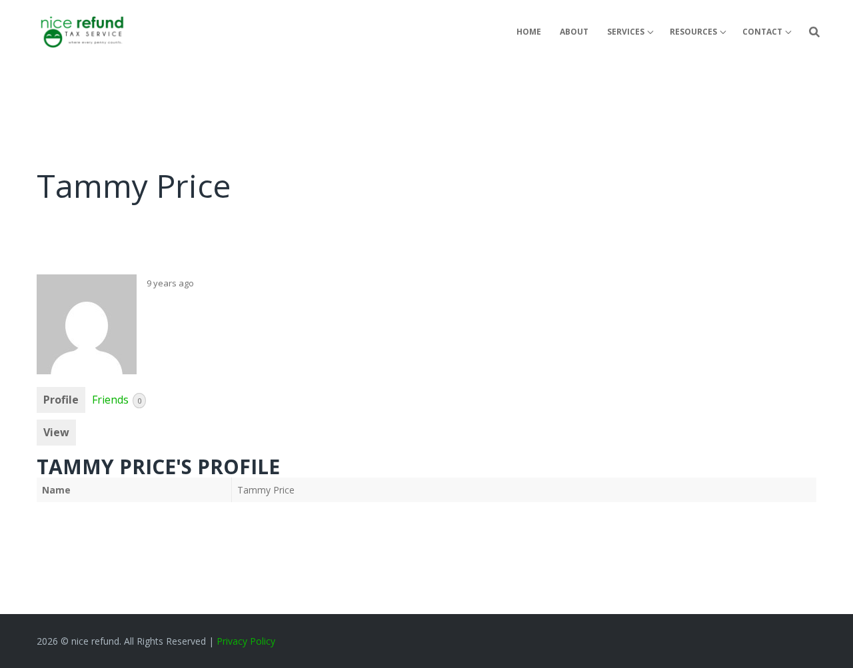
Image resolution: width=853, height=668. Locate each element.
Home (528, 31)
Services (625, 31)
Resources (693, 31)
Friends (116, 399)
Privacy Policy (246, 641)
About (574, 31)
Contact (762, 31)
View (56, 432)
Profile (61, 399)
